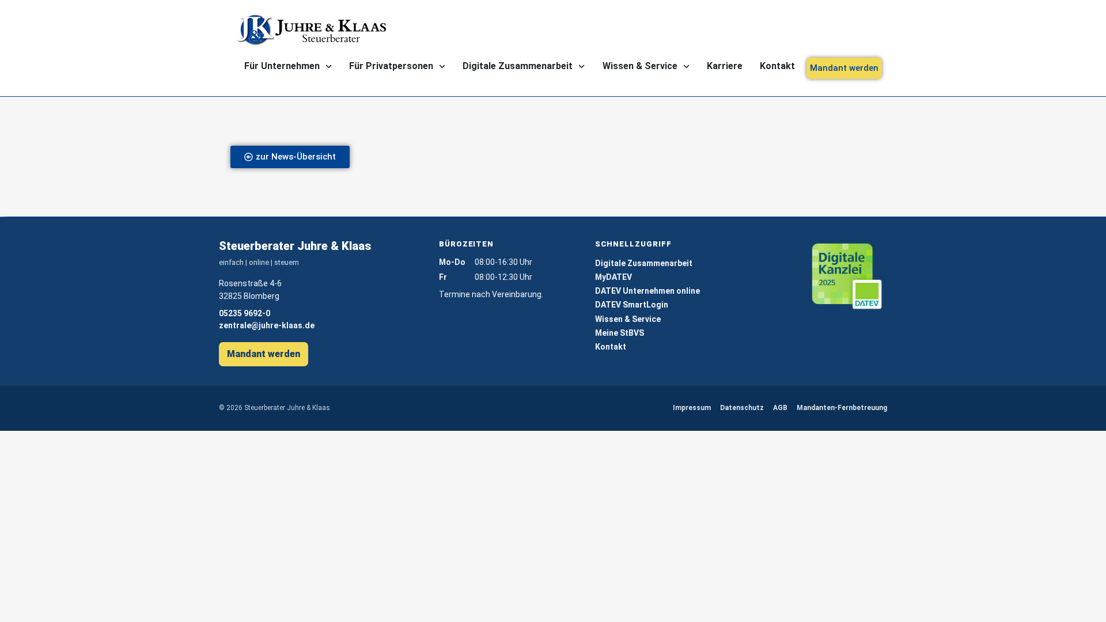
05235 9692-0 (244, 313)
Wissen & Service (640, 65)
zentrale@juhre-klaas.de (267, 325)
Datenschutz (742, 408)
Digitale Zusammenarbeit (518, 65)
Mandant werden (263, 353)
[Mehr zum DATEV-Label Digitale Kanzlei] (847, 276)
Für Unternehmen (282, 65)
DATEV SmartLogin (631, 304)
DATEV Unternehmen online (647, 290)
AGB (780, 408)
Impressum (692, 408)
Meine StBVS (619, 332)
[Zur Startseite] (311, 30)
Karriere (725, 65)
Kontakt (777, 65)
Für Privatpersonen (391, 65)
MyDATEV (613, 277)
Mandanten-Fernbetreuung (842, 408)
